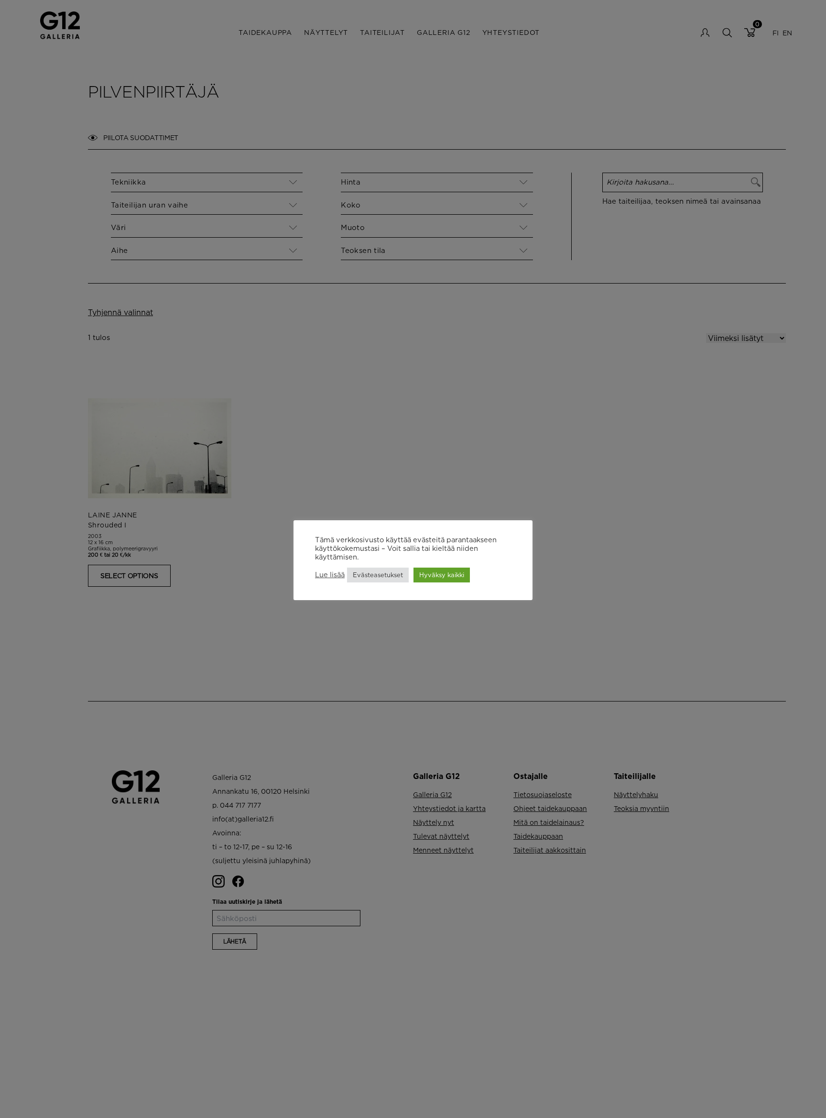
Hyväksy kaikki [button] (441, 574)
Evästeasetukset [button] (378, 574)
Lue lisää (330, 574)
